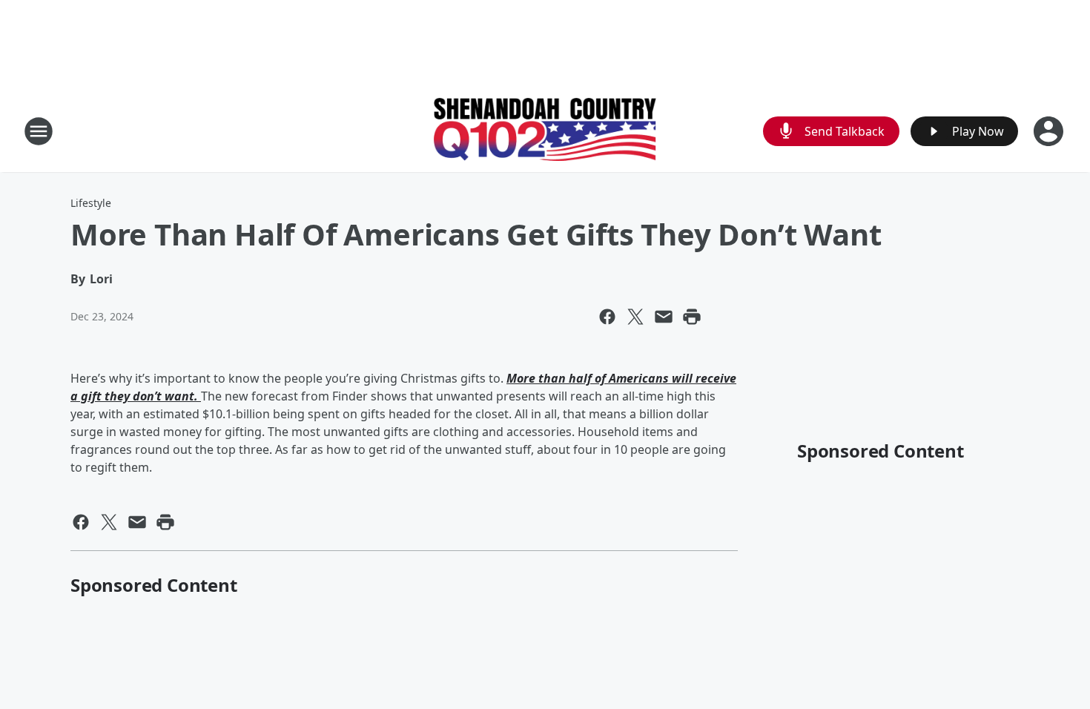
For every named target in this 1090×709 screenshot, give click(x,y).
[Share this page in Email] (663, 316)
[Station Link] (545, 131)
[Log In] (1050, 131)
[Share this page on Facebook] (607, 316)
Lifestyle (90, 203)
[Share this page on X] (635, 316)
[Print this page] (691, 316)
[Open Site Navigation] (38, 131)
